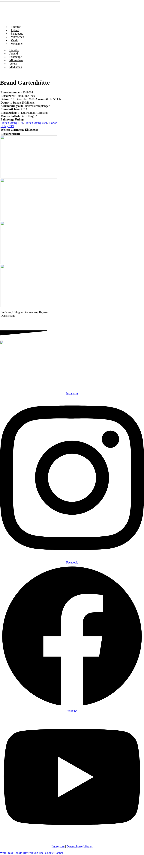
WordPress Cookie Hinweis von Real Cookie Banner (31, 852)
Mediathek (17, 43)
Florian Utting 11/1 (12, 122)
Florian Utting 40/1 (36, 122)
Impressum (58, 846)
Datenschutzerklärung (79, 846)
